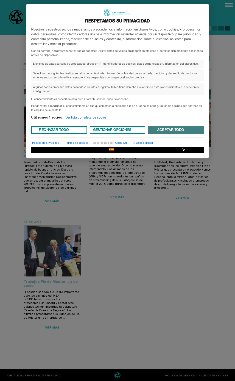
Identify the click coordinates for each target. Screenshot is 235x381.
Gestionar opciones (112, 130)
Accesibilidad (144, 142)
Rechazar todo (54, 130)
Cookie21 (121, 142)
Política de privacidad (45, 142)
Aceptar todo (170, 130)
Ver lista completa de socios (85, 117)
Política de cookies (76, 142)
